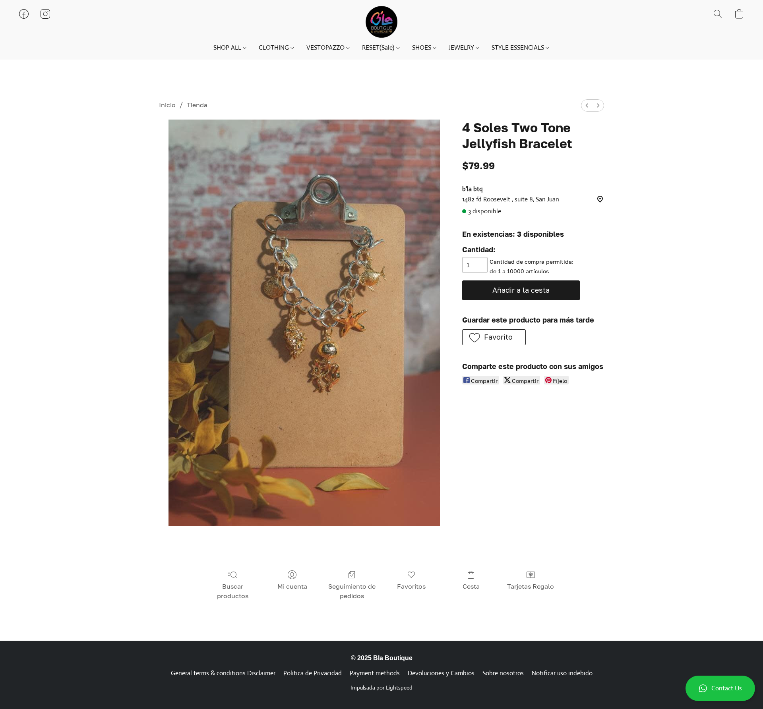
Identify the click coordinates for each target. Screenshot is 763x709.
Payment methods (375, 673)
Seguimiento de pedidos (352, 591)
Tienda (197, 105)
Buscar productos (232, 591)
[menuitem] (587, 105)
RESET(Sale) (379, 47)
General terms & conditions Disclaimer (223, 673)
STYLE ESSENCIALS (519, 47)
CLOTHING (274, 47)
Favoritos (411, 586)
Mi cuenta (292, 586)
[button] (720, 688)
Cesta (471, 586)
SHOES (422, 47)
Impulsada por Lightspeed (381, 687)
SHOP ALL (228, 47)
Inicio (167, 105)
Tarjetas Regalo (530, 586)
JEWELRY (462, 47)
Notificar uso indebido (562, 673)
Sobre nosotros (503, 673)
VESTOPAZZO (326, 47)
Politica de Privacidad (312, 673)
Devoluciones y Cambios (441, 673)
